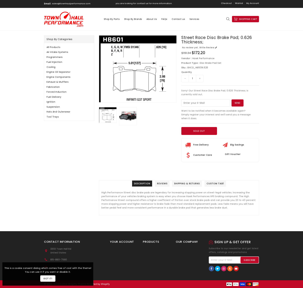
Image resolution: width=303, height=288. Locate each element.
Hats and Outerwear (58, 111)
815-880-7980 (58, 259)
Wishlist (239, 3)
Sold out (199, 131)
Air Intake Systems (57, 52)
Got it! (47, 278)
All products (53, 47)
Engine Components (59, 77)
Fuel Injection (54, 62)
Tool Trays (53, 116)
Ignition (51, 101)
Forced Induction (56, 91)
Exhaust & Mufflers (57, 81)
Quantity (186, 72)
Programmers (55, 57)
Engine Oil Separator (58, 72)
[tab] (69, 47)
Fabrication (53, 87)
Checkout (226, 3)
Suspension (53, 106)
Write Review (206, 47)
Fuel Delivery (54, 96)
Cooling (51, 67)
